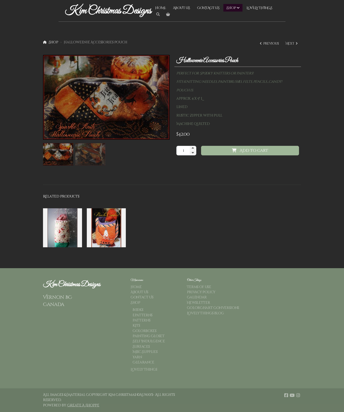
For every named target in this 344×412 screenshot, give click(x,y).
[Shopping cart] (168, 15)
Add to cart (254, 150)
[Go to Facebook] (286, 395)
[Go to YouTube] (292, 395)
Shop (53, 42)
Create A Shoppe (83, 405)
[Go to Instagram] (298, 395)
